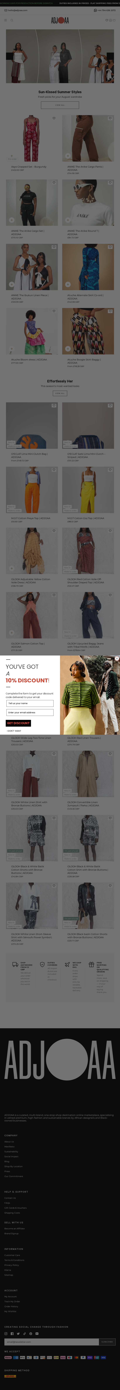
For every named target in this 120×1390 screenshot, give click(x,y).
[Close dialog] (117, 658)
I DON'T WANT (14, 730)
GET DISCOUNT (18, 723)
